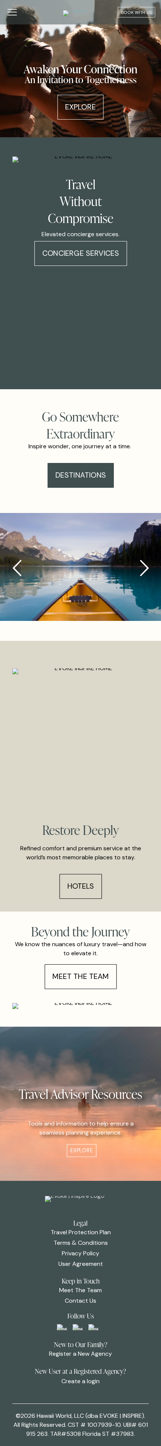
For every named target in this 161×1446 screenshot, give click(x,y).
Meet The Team (80, 1290)
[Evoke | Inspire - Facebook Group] (62, 1327)
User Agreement (80, 1264)
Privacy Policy (80, 1253)
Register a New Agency (80, 1354)
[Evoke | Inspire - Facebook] (78, 1327)
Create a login (80, 1381)
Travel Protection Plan (81, 1232)
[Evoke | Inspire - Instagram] (93, 1327)
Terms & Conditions (81, 1243)
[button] (144, 568)
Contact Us (80, 1301)
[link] (62, 1327)
